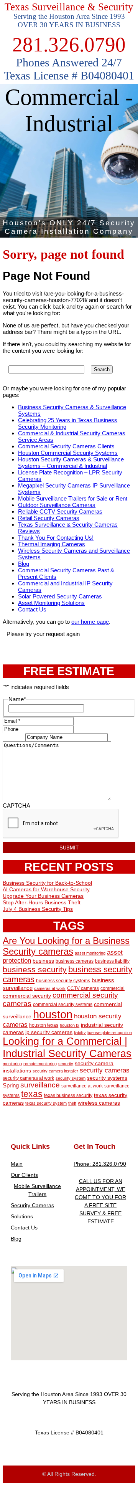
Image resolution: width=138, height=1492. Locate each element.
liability (80, 1032)
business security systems (63, 980)
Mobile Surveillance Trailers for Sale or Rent (72, 498)
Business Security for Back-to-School (47, 883)
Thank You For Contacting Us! (56, 537)
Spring (11, 1085)
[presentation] (61, 824)
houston (52, 1014)
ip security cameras (48, 1032)
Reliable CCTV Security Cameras (60, 511)
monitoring (12, 1063)
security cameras (105, 1070)
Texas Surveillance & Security (69, 7)
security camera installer (55, 1071)
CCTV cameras (83, 988)
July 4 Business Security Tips (38, 909)
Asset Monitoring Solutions (51, 603)
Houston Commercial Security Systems (68, 452)
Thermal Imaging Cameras (51, 544)
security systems (107, 1078)
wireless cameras (99, 1103)
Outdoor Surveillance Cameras (56, 505)
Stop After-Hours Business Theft (41, 902)
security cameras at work (28, 1078)
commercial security (27, 996)
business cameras (75, 961)
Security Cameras (32, 1205)
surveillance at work (82, 1086)
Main (17, 1164)
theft (72, 1103)
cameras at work (50, 988)
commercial (112, 988)
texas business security (68, 1095)
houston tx (69, 1025)
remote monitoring (40, 1063)
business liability (112, 961)
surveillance (40, 1085)
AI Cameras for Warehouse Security (46, 889)
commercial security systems (62, 1004)
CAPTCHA (16, 805)
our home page (90, 621)
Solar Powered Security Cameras (60, 596)
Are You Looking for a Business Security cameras (66, 946)
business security (35, 969)
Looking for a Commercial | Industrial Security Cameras (67, 1047)
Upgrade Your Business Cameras (43, 896)
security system (70, 1078)
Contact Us (32, 609)
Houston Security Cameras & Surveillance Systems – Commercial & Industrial (71, 462)
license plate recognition (109, 1032)
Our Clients (24, 1175)
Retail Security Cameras (48, 518)
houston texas (43, 1025)
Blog (23, 563)
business (43, 961)
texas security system (46, 1103)
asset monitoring (90, 953)
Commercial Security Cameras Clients (66, 446)
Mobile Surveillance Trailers (37, 1190)
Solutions (22, 1216)
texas (32, 1094)
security (65, 1063)
